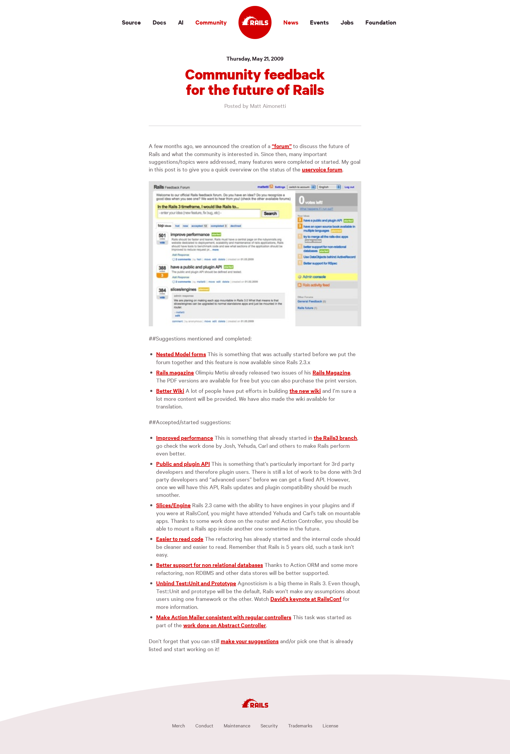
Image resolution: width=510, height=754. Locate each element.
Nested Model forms (181, 354)
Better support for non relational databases (209, 564)
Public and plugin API (183, 463)
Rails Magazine (331, 372)
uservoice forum (322, 169)
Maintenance (237, 725)
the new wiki (305, 390)
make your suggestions (250, 641)
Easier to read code (179, 538)
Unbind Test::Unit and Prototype (196, 583)
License (330, 725)
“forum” (282, 146)
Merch (178, 725)
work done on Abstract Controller (224, 625)
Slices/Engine (173, 505)
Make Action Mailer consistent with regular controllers (223, 617)
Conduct (204, 725)
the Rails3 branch (335, 437)
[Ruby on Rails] (255, 22)
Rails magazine (175, 372)
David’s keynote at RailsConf (305, 598)
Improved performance (184, 437)
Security (269, 725)
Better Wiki (170, 390)
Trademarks (300, 725)
